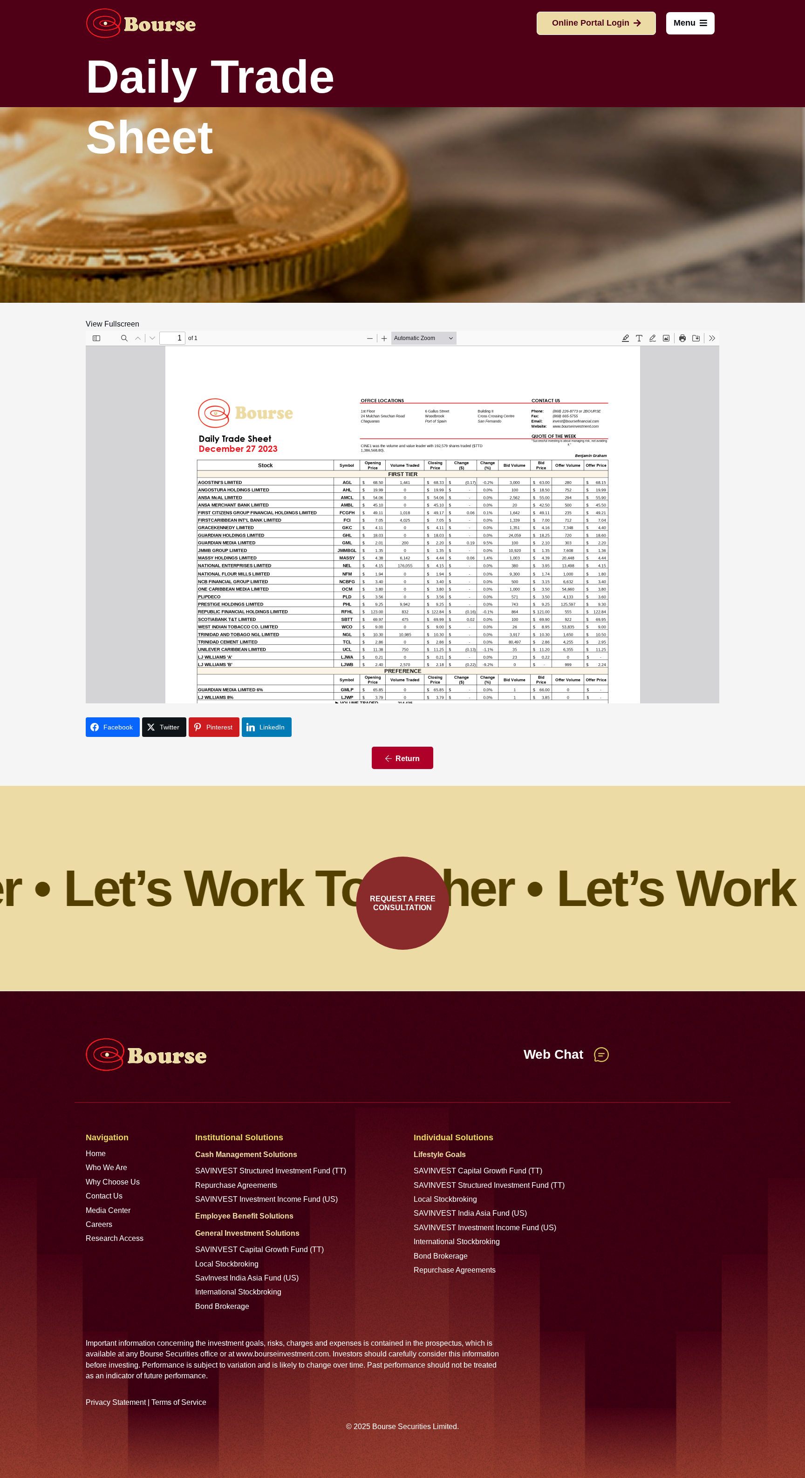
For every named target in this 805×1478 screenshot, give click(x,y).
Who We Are (106, 1168)
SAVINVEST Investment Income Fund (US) (266, 1199)
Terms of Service (178, 1402)
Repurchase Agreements (236, 1185)
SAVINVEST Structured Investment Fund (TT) (270, 1171)
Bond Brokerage (222, 1306)
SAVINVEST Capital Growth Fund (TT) (259, 1249)
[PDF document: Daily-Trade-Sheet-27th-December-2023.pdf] (402, 517)
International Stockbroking (238, 1292)
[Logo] (141, 23)
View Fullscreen (112, 324)
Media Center (108, 1210)
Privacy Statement (116, 1402)
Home (96, 1154)
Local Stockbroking (227, 1264)
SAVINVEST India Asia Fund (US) (470, 1213)
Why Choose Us (113, 1182)
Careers (99, 1224)
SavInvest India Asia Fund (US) (247, 1278)
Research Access (114, 1238)
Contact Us (104, 1196)
